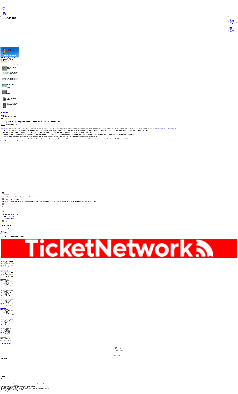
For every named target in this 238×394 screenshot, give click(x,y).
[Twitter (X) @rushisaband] (13, 18)
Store (4, 12)
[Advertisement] (37, 3)
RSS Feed (20, 380)
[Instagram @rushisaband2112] (8, 18)
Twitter (16, 380)
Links (231, 27)
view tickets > (3, 258)
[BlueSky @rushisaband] (10, 18)
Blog (4, 7)
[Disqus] (119, 174)
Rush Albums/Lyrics (234, 22)
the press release (172, 128)
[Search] (1, 18)
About (231, 28)
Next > (123, 355)
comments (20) (16, 124)
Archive (4, 8)
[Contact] (17, 18)
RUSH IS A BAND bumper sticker (7, 58)
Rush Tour (232, 21)
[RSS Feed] (4, 18)
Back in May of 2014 (4, 128)
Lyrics (4, 10)
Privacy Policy (232, 31)
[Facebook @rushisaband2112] (6, 18)
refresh (1, 230)
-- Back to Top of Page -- (5, 378)
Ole (21, 128)
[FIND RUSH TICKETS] (9, 56)
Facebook (12, 380)
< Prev (114, 355)
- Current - (119, 355)
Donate (4, 14)
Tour (4, 9)
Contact (4, 13)
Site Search (232, 30)
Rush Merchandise (233, 23)
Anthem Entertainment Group (161, 128)
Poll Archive (232, 29)
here (16, 140)
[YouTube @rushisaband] (15, 18)
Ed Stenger (16, 385)
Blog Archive (232, 20)
